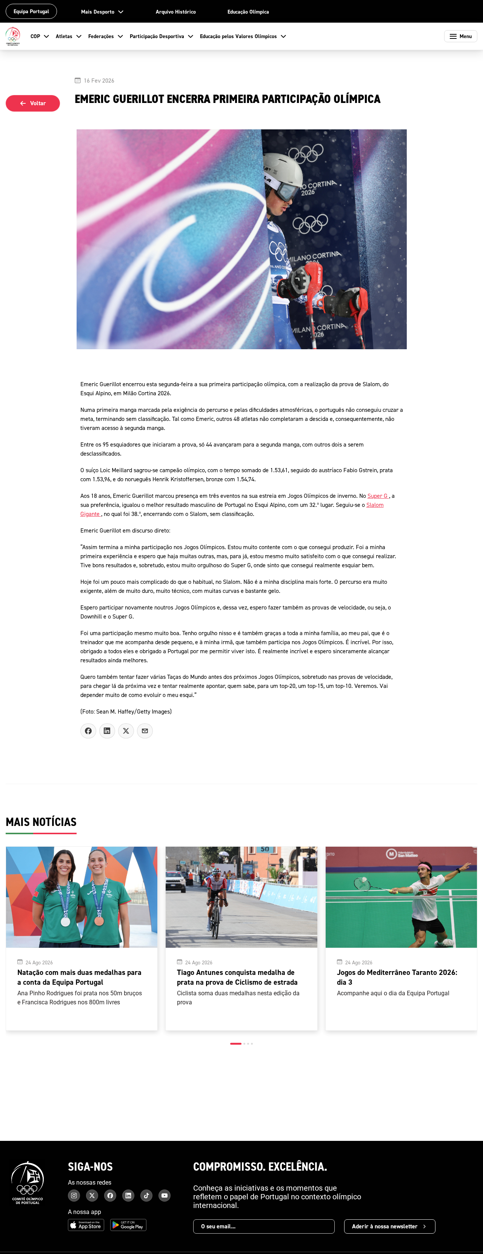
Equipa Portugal (31, 11)
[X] (145, 730)
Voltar (38, 103)
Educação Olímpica (248, 11)
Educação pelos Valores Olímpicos (238, 36)
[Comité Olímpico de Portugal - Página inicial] (13, 36)
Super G (378, 495)
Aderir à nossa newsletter (385, 1226)
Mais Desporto (97, 11)
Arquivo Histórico (176, 11)
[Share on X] (126, 730)
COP (35, 36)
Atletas (64, 36)
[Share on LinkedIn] (107, 730)
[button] (236, 1044)
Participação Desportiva (157, 36)
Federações (101, 36)
